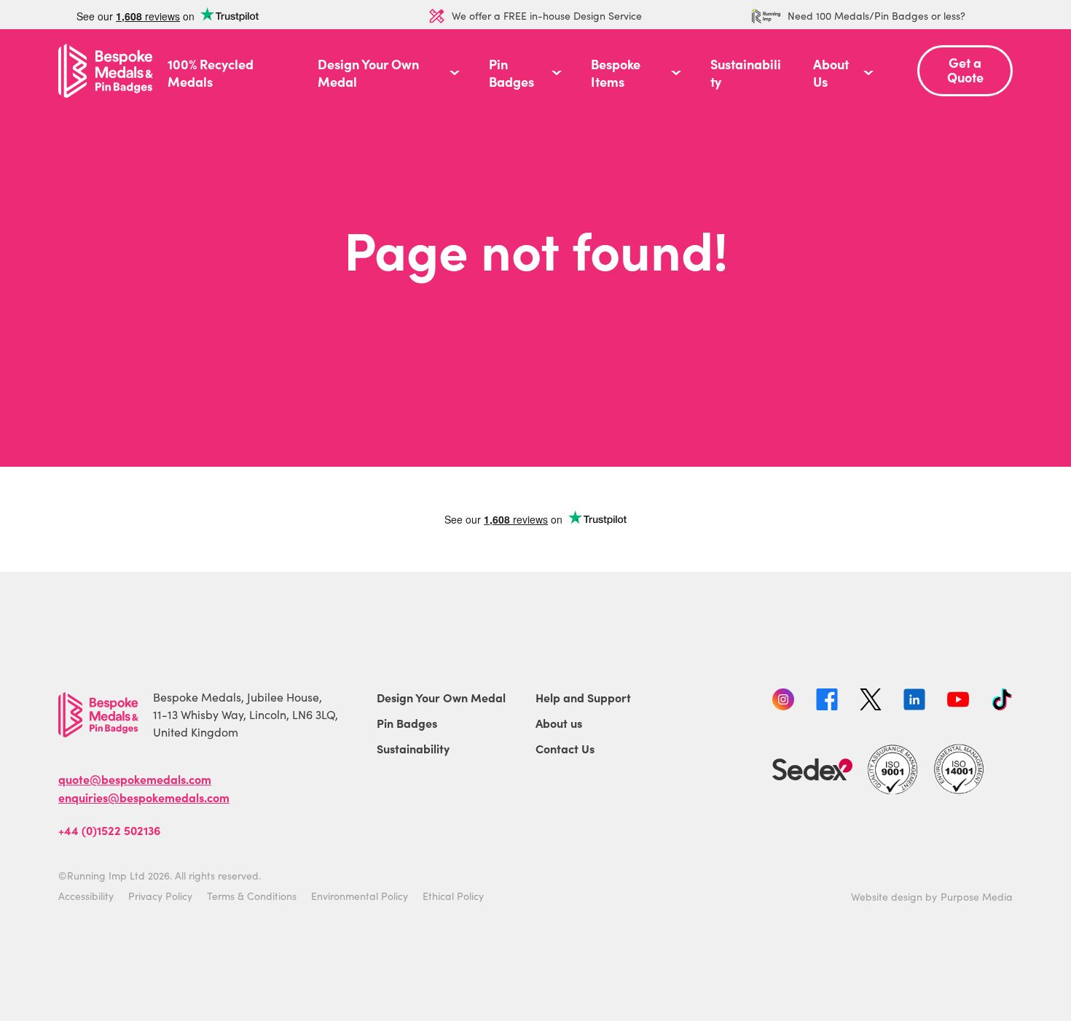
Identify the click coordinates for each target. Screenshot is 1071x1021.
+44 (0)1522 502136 (109, 830)
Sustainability (745, 72)
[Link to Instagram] (783, 701)
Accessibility (86, 896)
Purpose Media (977, 897)
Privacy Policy (160, 896)
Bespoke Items (615, 72)
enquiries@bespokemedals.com (144, 797)
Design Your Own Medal (368, 72)
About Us (831, 72)
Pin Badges (511, 72)
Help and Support (583, 697)
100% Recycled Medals (211, 72)
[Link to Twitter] (871, 701)
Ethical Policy (453, 896)
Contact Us (565, 748)
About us (559, 723)
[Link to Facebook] (827, 701)
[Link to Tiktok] (1002, 701)
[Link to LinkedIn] (914, 701)
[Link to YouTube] (958, 701)
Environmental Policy (359, 896)
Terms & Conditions (252, 896)
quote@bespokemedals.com (134, 779)
